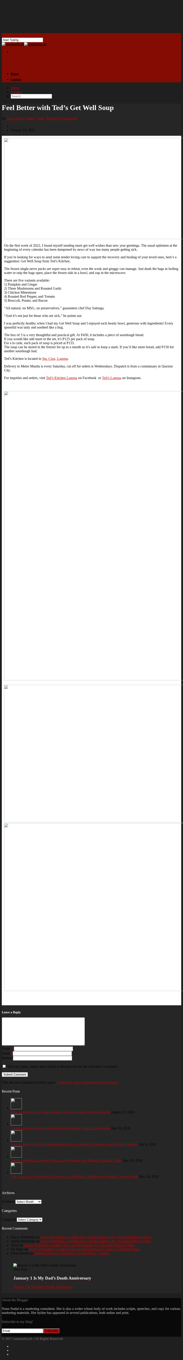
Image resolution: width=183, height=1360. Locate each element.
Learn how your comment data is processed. (88, 1082)
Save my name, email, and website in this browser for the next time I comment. (62, 1066)
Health (51, 118)
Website (7, 1058)
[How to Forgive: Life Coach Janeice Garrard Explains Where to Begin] (16, 1108)
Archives (8, 1201)
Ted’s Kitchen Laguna (61, 378)
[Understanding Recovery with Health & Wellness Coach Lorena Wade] (16, 1124)
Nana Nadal (15, 118)
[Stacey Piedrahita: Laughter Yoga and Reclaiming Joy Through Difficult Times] (16, 1156)
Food (40, 118)
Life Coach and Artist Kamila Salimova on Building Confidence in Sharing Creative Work (74, 1176)
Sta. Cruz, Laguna (55, 359)
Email (7, 1053)
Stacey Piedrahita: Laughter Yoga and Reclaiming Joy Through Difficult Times (66, 1160)
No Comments (66, 118)
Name (7, 1048)
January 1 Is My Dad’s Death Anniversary (43, 1287)
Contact (16, 79)
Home (15, 88)
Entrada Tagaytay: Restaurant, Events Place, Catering (71, 1253)
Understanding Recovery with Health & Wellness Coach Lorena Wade (60, 1128)
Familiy (30, 118)
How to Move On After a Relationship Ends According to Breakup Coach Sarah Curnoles (74, 1144)
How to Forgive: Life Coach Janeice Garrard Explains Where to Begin (60, 1112)
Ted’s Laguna (111, 378)
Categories (9, 1219)
